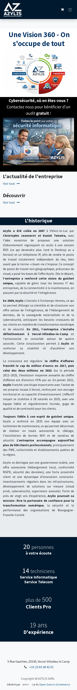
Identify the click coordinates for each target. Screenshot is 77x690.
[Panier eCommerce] (62, 9)
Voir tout (9, 183)
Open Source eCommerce (54, 684)
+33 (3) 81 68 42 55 (41, 667)
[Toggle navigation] (70, 9)
